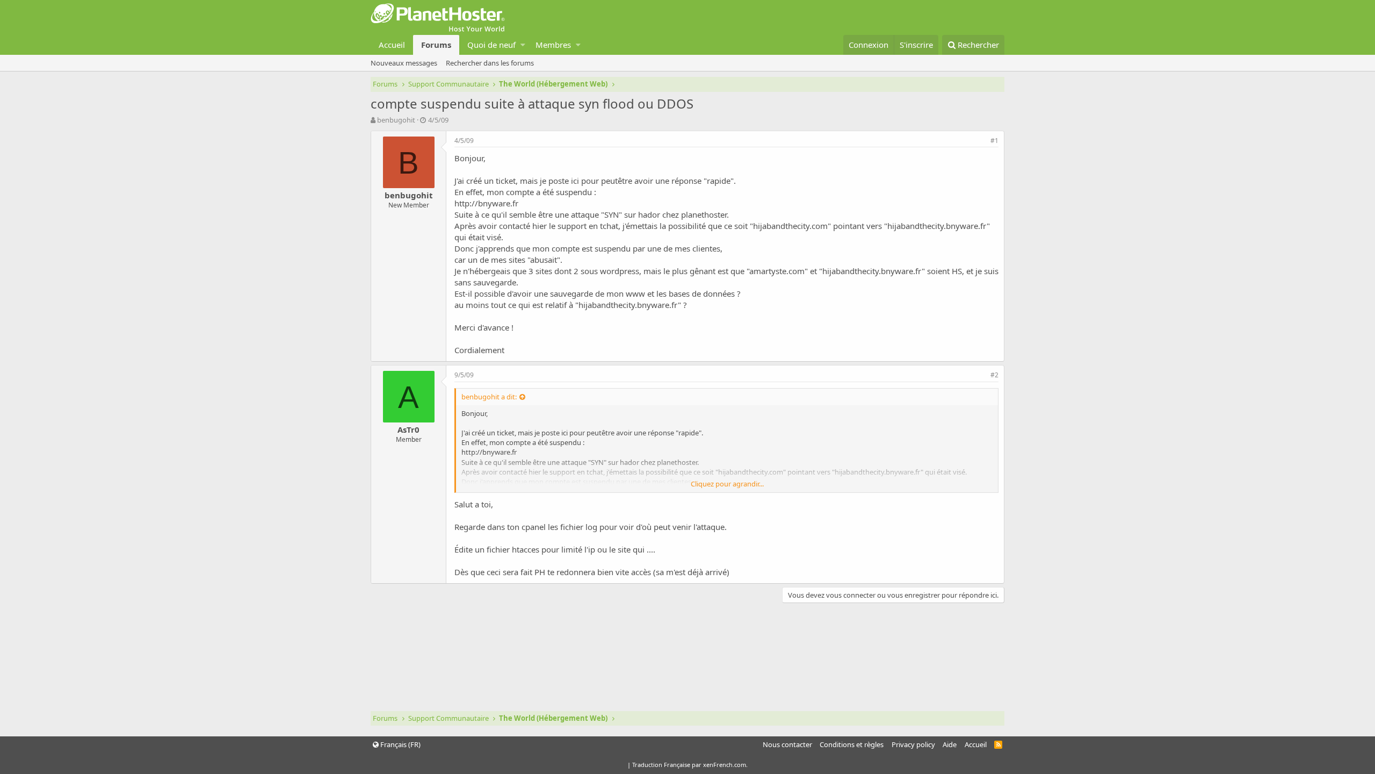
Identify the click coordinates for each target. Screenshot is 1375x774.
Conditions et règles (852, 744)
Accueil (392, 44)
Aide (950, 744)
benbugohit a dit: (489, 397)
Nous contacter (787, 744)
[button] (523, 45)
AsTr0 (408, 429)
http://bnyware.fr (486, 203)
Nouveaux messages (404, 63)
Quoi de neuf (491, 44)
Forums (436, 44)
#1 (994, 140)
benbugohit (396, 120)
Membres (553, 44)
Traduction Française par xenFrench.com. (690, 765)
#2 (994, 374)
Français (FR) (400, 744)
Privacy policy (913, 744)
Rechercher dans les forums (490, 63)
